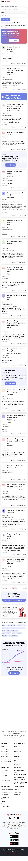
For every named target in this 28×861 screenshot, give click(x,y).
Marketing (4, 635)
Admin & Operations (7, 628)
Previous (5, 588)
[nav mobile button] (26, 1)
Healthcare (18, 633)
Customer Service (21, 625)
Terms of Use (18, 853)
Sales (3, 630)
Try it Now (14, 40)
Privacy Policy (10, 853)
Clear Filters (17, 22)
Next (24, 588)
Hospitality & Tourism (19, 628)
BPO (13, 633)
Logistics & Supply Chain (12, 630)
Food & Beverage (11, 625)
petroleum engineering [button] (7, 22)
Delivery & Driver (6, 633)
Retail (3, 625)
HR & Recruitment (13, 635)
